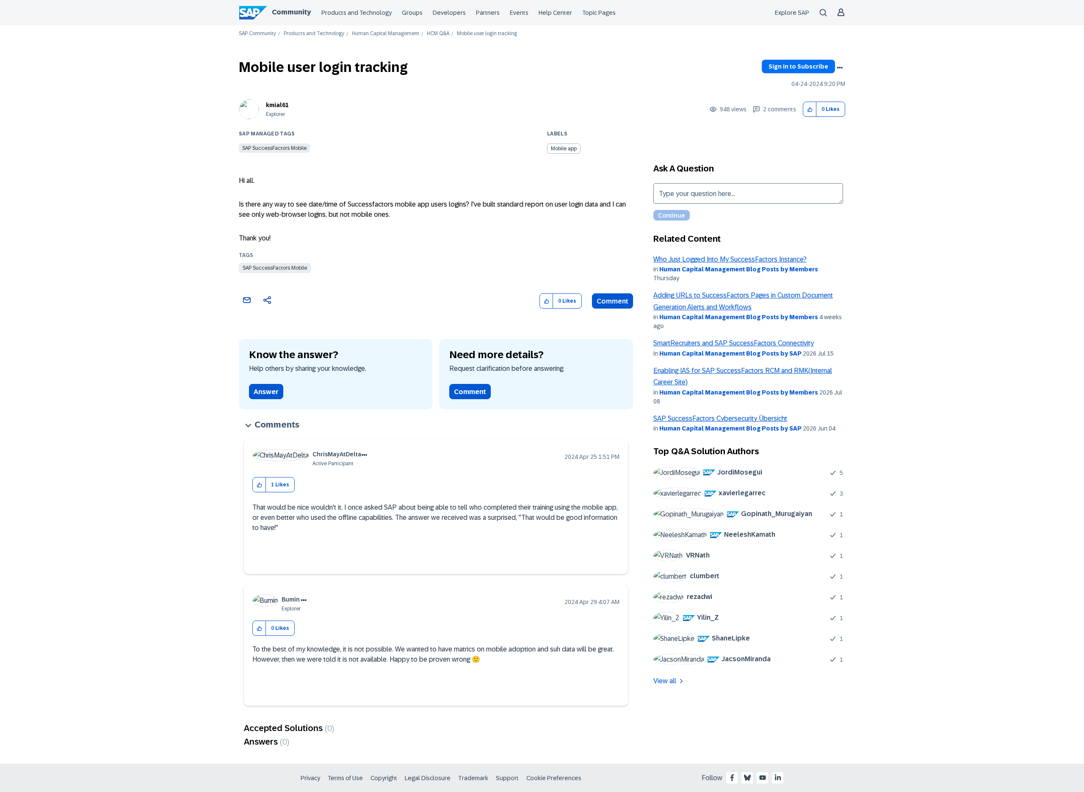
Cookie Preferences (553, 778)
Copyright (384, 778)
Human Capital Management (385, 33)
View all (664, 680)
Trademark (473, 778)
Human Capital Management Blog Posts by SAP (730, 353)
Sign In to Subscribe (798, 66)
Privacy (310, 778)
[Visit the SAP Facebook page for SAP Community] (732, 777)
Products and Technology (356, 12)
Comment (612, 301)
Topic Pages (599, 12)
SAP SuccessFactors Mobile (274, 148)
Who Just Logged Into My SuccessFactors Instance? (730, 259)
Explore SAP (792, 12)
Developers (449, 12)
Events (519, 12)
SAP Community (257, 33)
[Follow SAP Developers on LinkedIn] (777, 777)
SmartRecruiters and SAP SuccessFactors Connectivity (733, 343)
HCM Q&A (438, 33)
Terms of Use (345, 778)
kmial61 (277, 105)
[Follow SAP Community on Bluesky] (747, 777)
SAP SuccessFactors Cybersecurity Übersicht (720, 418)
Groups (412, 12)
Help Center (555, 12)
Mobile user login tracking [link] (487, 33)
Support (507, 778)
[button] (809, 109)
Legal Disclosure (428, 778)
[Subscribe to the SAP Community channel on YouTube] (762, 777)
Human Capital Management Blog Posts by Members (738, 269)
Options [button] (839, 67)
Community (291, 12)
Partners (488, 12)
